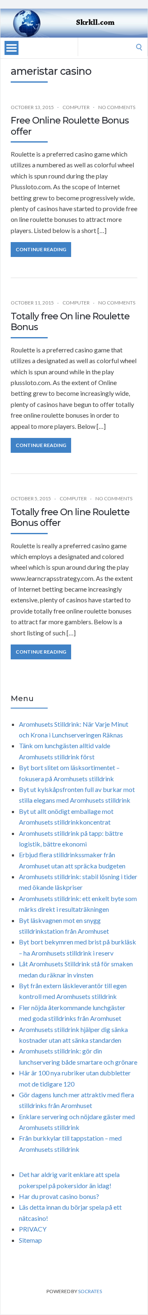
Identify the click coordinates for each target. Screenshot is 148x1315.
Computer (76, 107)
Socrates (90, 1291)
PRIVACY (32, 1229)
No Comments (116, 107)
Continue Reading (41, 249)
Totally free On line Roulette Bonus (70, 322)
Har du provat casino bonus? (59, 1196)
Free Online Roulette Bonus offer (70, 126)
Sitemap (30, 1240)
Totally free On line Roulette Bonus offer (70, 517)
